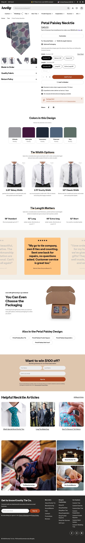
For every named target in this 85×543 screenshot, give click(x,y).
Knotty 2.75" (46, 58)
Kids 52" (46, 71)
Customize (62, 36)
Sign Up (42, 379)
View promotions (71, 101)
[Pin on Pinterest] (54, 107)
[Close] (81, 98)
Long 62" (57, 66)
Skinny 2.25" (58, 58)
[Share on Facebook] (49, 107)
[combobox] (42, 8)
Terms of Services (24, 515)
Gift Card (11, 2)
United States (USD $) (66, 2)
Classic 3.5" (69, 58)
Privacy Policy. (35, 515)
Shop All (3, 2)
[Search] (68, 8)
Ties (8, 18)
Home (3, 18)
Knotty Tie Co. (10, 538)
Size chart (80, 54)
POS (16, 538)
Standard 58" (47, 66)
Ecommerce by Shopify (27, 538)
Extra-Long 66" (69, 66)
